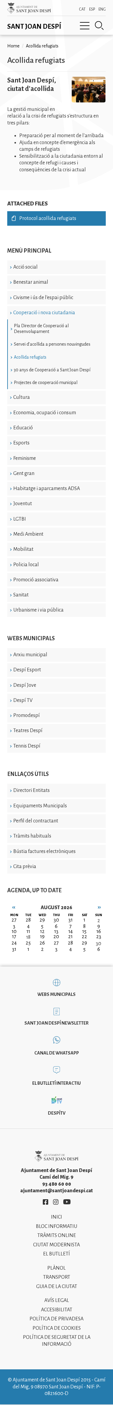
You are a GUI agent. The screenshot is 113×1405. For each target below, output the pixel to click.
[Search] (99, 26)
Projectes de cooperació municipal (45, 382)
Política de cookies (57, 1328)
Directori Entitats (31, 790)
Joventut (22, 503)
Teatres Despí (27, 730)
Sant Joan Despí (34, 26)
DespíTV (56, 1113)
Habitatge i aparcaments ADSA (46, 488)
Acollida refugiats (30, 357)
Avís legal (56, 1300)
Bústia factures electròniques (44, 851)
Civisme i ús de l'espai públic (43, 297)
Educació (23, 428)
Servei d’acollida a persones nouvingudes (52, 344)
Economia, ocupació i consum (44, 412)
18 (28, 937)
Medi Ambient (28, 534)
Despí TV (23, 700)
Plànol (56, 1268)
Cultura (21, 397)
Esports (21, 443)
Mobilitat (23, 549)
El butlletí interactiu (56, 1083)
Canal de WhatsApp (56, 1053)
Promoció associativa (35, 580)
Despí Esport (27, 670)
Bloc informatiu (56, 1226)
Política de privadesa (56, 1319)
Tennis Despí (26, 746)
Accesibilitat (56, 1310)
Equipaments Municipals (40, 806)
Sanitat (21, 595)
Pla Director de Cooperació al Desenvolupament (41, 328)
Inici (56, 1217)
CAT (82, 9)
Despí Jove (24, 685)
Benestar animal (30, 282)
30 (98, 943)
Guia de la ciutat (56, 1286)
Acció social (25, 267)
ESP (92, 9)
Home (13, 46)
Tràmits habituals (32, 836)
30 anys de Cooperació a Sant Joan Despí (52, 369)
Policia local (26, 564)
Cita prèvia (24, 866)
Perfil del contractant (35, 821)
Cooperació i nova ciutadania (44, 312)
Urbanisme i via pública (38, 610)
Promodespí (26, 715)
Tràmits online (56, 1235)
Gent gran (23, 473)
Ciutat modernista (56, 1245)
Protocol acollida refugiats (47, 218)
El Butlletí (56, 1254)
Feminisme (24, 458)
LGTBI (19, 519)
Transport (56, 1277)
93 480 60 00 (56, 1184)
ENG (102, 9)
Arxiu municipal (30, 654)
